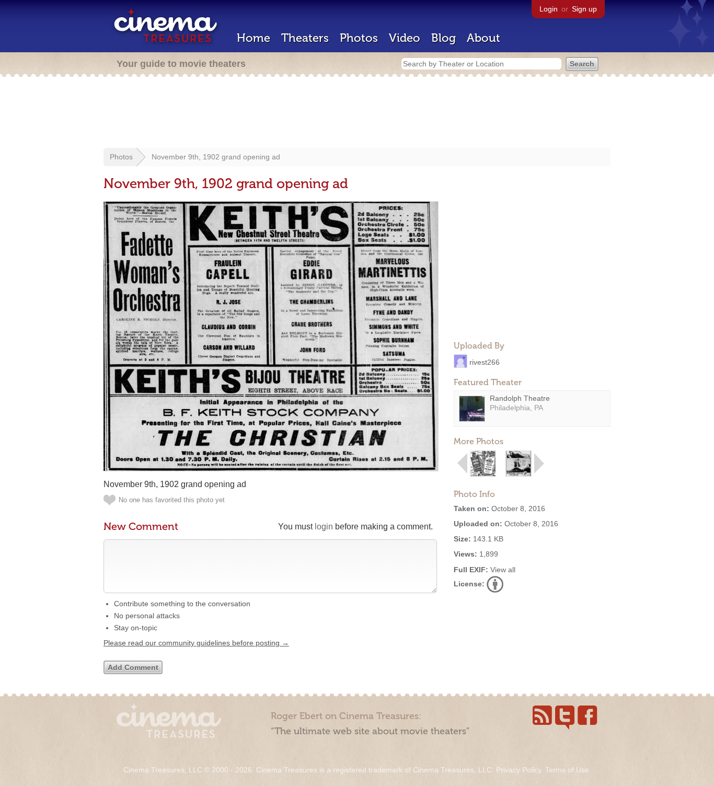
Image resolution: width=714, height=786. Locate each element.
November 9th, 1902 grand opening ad (216, 157)
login (324, 526)
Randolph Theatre (520, 398)
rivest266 (484, 361)
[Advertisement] (357, 113)
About (483, 38)
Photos (359, 38)
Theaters (305, 38)
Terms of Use (567, 770)
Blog (443, 38)
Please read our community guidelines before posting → (196, 643)
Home (253, 38)
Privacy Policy (518, 770)
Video (404, 38)
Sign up (584, 9)
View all (502, 569)
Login (548, 9)
